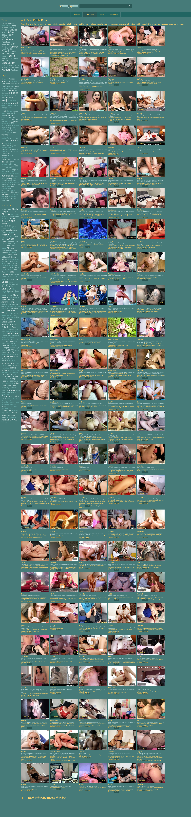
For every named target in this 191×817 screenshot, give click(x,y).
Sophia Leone (14, 402)
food (47, 344)
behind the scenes (124, 470)
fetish (15, 133)
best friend (35, 436)
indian (10, 147)
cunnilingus (5, 117)
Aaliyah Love (6, 209)
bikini (32, 117)
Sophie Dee (5, 404)
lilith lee (93, 186)
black (3, 98)
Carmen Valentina (7, 265)
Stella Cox (13, 404)
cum (8, 113)
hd (2, 143)
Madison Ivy (5, 354)
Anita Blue (11, 242)
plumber (81, 88)
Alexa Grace (5, 219)
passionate (4, 173)
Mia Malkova (7, 360)
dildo (2, 121)
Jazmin (3, 311)
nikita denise (42, 53)
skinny (9, 184)
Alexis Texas (12, 224)
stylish (95, 119)
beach (28, 117)
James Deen (8, 302)
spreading (85, 629)
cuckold (3, 113)
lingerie (4, 155)
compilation (5, 109)
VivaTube (12, 65)
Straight (77, 14)
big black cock (28, 51)
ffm (148, 117)
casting (3, 105)
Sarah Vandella (11, 392)
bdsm (16, 88)
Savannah (6, 396)
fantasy (3, 131)
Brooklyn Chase (7, 261)
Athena (10, 248)
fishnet (102, 439)
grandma (63, 281)
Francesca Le (12, 293)
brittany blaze (158, 600)
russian (3, 182)
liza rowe (101, 506)
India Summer (7, 300)
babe (17, 86)
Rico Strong (10, 383)
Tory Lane (4, 413)
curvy (15, 117)
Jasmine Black (6, 304)
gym (60, 600)
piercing (11, 173)
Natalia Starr (5, 368)
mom (14, 164)
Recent (44, 20)
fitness (160, 723)
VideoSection (8, 63)
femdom (9, 133)
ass (12, 84)
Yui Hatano (5, 422)
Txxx (10, 58)
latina (13, 151)
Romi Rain (11, 386)
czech (120, 277)
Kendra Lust (5, 337)
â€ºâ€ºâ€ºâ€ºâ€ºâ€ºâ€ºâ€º (47, 798)
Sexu (13, 53)
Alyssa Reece (12, 228)
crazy (10, 111)
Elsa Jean (10, 291)
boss (148, 406)
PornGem (5, 47)
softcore (7, 186)
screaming (10, 182)
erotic (3, 127)
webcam (10, 198)
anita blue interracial (36, 24)
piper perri (82, 507)
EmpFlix (11, 28)
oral (10, 170)
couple (17, 109)
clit (71, 598)
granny (68, 281)
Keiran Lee (12, 333)
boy (122, 757)
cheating (9, 105)
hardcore (13, 140)
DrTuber (4, 28)
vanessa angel (124, 24)
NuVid (3, 44)
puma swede (53, 250)
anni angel (47, 24)
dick (16, 119)
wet (15, 198)
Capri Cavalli (12, 263)
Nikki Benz (12, 370)
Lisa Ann (10, 350)
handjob (4, 141)
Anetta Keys (10, 232)
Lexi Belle (14, 345)
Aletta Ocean (14, 216)
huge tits (13, 146)
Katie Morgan (10, 331)
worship (98, 725)
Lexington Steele (8, 348)
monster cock (5, 166)
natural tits (15, 166)
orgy (2, 171)
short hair (101, 565)
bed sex (60, 52)
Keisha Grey (5, 335)
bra (69, 598)
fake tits (14, 129)
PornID (3, 49)
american (14, 81)
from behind (121, 408)
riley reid (87, 507)
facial (9, 129)
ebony (11, 125)
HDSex (10, 32)
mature (16, 159)
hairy (16, 138)
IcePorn (4, 37)
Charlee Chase (6, 269)
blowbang (44, 723)
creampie (16, 111)
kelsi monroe (123, 53)
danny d (150, 790)
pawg (67, 725)
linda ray (150, 760)
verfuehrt (69, 24)
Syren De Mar (7, 406)
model (10, 164)
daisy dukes (65, 248)
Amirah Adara (7, 230)
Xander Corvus (9, 419)
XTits (17, 67)
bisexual (84, 723)
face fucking (37, 376)
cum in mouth (62, 439)
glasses (62, 375)
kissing (7, 151)
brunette (14, 103)
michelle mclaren (37, 537)
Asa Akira (11, 246)
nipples (14, 168)
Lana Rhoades (10, 343)
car (119, 344)
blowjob (5, 100)
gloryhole (128, 119)
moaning (4, 164)
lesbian (4, 153)
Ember (17, 291)
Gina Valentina (14, 297)
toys (6, 196)
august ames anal (103, 24)
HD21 (3, 32)
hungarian (96, 117)
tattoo (17, 192)
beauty (3, 90)
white (3, 200)
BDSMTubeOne (6, 25)
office (36, 152)
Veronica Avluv (11, 417)
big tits (13, 95)
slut (13, 184)
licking (10, 153)
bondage (13, 100)
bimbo (26, 789)
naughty (9, 168)
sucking (11, 192)
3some (12, 79)
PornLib (10, 49)
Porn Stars (89, 14)
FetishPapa (6, 30)
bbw (11, 88)
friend (69, 183)
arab (30, 436)
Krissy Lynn (14, 339)
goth (80, 406)
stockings (5, 190)
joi (122, 597)
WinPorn (4, 67)
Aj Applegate (5, 216)
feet (10, 131)
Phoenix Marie (11, 376)
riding (10, 180)
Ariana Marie (6, 244)
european (9, 127)
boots (118, 757)
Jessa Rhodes (13, 313)
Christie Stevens (6, 277)
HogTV (10, 35)
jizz (18, 149)
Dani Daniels (7, 286)
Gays (102, 14)
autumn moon (173, 24)
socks (129, 375)
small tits (153, 184)
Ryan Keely (5, 388)
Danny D (6, 288)
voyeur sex (114, 24)
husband (4, 147)
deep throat (9, 119)
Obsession (15, 372)
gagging (113, 790)
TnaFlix (11, 56)
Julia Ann (11, 327)
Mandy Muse (14, 354)
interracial (5, 149)
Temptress (6, 410)
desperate (159, 406)
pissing (17, 173)
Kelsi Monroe (14, 335)
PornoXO (5, 51)
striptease (4, 192)
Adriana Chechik (9, 212)
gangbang (4, 137)
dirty (6, 121)
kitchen (97, 86)
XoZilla (11, 67)
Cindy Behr (10, 279)
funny (11, 135)
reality (15, 178)
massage (4, 157)
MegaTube (5, 42)
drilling (40, 312)
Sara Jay (10, 390)
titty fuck (87, 537)
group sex (11, 138)
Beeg (14, 26)
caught (43, 344)
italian (133, 277)
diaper (156, 659)
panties (13, 171)
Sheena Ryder (14, 401)
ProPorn (13, 51)
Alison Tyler (6, 226)
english (16, 125)
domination (4, 123)
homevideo (5, 146)
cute (2, 119)
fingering (4, 135)
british (8, 103)
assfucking (10, 86)
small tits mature (83, 24)
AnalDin (11, 23)
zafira (59, 250)
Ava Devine (12, 252)
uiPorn (15, 58)
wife (7, 200)
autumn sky (151, 600)
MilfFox (13, 42)
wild (10, 200)
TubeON (4, 58)
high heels (8, 143)
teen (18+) (6, 194)
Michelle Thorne (14, 361)
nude (3, 170)
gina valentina (94, 506)
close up (4, 107)
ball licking (114, 117)
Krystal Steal (7, 341)
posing (125, 501)
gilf (143, 152)
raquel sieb (65, 55)
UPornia (4, 60)
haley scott (36, 53)
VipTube (4, 65)
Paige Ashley (6, 374)
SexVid (3, 56)
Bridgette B (5, 257)
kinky (3, 151)
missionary (10, 162)
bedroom (128, 756)
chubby (15, 105)
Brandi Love (12, 255)
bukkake (145, 691)
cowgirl (4, 111)
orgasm (15, 170)
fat (7, 131)
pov (12, 176)
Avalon (3, 255)
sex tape (64, 152)
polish (30, 789)
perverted (139, 83)
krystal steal (71, 760)
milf (3, 161)
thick (80, 537)
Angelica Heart (6, 237)
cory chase (65, 760)
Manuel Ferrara (9, 356)
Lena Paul (5, 345)
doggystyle (13, 121)
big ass (10, 90)
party (45, 117)
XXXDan (6, 69)
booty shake (98, 437)
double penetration (7, 124)
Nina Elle (8, 372)
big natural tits (5, 95)
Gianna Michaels (6, 295)
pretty (17, 176)
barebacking (5, 88)
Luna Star (11, 352)
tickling (110, 83)
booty (3, 103)
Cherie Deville (7, 273)
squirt (10, 188)
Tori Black (15, 410)
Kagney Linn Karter (7, 329)
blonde (9, 97)
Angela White (8, 234)
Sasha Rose (5, 394)
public (3, 178)
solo (12, 186)
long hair (11, 155)
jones (75, 24)
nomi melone (157, 760)
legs (17, 151)
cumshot (10, 115)
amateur (5, 81)
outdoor (7, 171)
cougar (11, 109)
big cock (13, 93)
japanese (13, 149)
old (7, 170)
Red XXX (10, 381)
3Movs (4, 23)
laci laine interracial (59, 24)
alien (54, 344)
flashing (36, 117)
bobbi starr (122, 248)
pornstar (5, 175)
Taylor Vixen (9, 408)
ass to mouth (56, 756)
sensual (16, 182)
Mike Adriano (8, 363)
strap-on (12, 190)
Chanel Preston (13, 267)
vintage (3, 198)
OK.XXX (11, 44)
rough (14, 180)
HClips (14, 30)
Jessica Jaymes (6, 315)
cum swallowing (38, 725)
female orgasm (54, 600)
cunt (11, 117)
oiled (116, 501)
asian (8, 84)
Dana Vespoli (13, 284)
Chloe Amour (14, 275)
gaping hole (111, 247)
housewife (24, 52)
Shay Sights (5, 401)
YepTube (14, 70)
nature (3, 168)
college (10, 107)
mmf (138, 216)
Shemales (114, 14)
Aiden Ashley (15, 214)
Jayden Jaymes (11, 308)
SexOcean (5, 53)
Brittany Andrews (13, 259)
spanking (4, 188)
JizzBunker (7, 39)
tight (13, 194)
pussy (9, 178)
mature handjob (135, 24)
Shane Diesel (12, 399)
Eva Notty (4, 293)
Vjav (18, 65)
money (127, 51)
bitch (35, 183)
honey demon (72, 248)
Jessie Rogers (10, 317)
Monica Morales (13, 366)
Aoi (16, 242)
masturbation (7, 159)
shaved (3, 184)
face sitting (150, 723)
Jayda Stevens (9, 306)
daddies (65, 120)
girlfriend (4, 138)
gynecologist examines (149, 24)
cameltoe (93, 723)
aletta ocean (59, 346)
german (11, 137)
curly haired (158, 375)
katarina (93, 24)
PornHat (13, 46)
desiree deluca (163, 24)
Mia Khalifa (5, 359)
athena (93, 314)
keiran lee (64, 153)
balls (141, 277)
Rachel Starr (5, 379)
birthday (34, 214)
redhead (4, 180)
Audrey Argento (7, 250)
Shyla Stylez (5, 402)
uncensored (12, 196)
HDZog (4, 35)
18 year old (5, 79)
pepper (181, 24)
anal (3, 84)
